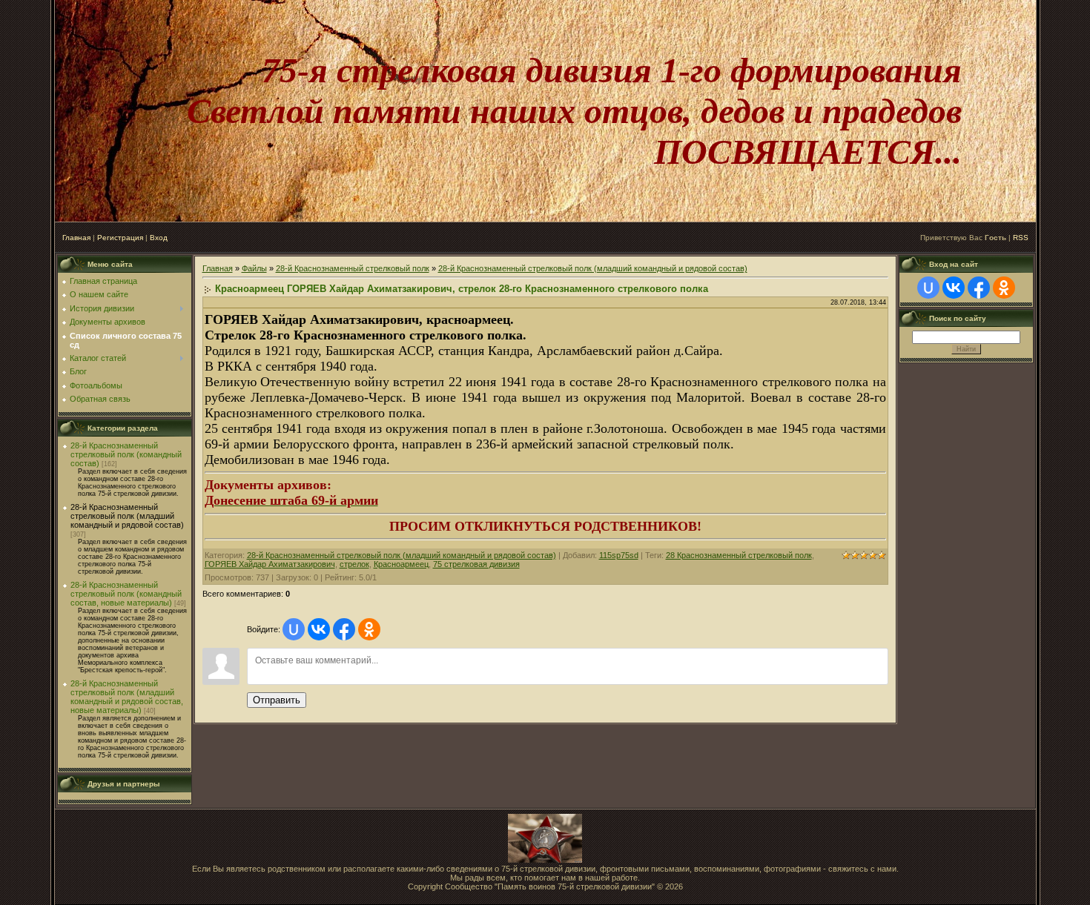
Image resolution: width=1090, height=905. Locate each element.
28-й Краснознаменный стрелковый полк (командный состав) (126, 454)
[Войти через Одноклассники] (369, 629)
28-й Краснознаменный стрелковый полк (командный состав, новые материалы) (126, 593)
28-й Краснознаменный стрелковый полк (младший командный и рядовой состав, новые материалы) (126, 697)
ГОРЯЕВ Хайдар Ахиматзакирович (270, 564)
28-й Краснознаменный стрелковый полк (352, 268)
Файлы (254, 268)
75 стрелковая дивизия (476, 564)
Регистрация (120, 237)
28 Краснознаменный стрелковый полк (739, 555)
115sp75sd (618, 555)
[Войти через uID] (294, 629)
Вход (159, 237)
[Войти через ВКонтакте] (319, 629)
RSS (1020, 237)
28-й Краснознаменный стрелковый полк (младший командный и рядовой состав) (127, 516)
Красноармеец (401, 564)
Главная (76, 237)
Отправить (276, 700)
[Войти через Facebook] (344, 629)
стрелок (354, 564)
